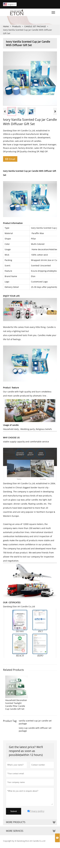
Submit (13, 811)
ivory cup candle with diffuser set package (35, 729)
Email (10, 159)
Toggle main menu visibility (53, 12)
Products (16, 26)
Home (6, 26)
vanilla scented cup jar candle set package (35, 722)
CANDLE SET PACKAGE (35, 26)
